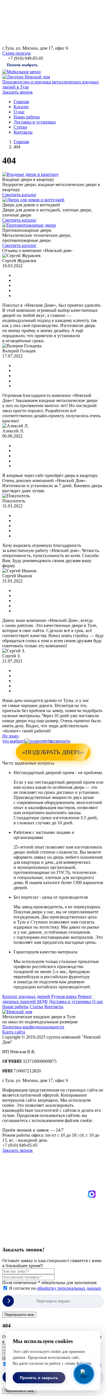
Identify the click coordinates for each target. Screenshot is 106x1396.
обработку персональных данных (69, 1288)
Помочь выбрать (22, 65)
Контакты (23, 132)
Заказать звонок (17, 92)
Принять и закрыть (39, 1377)
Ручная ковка (64, 996)
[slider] (53, 1301)
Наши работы (27, 116)
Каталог (21, 106)
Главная (21, 101)
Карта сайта (13, 1032)
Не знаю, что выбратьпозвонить (36, 738)
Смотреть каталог (19, 194)
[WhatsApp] (44, 1238)
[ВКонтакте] (45, 1193)
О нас (19, 111)
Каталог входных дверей (26, 996)
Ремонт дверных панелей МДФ (47, 999)
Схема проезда (16, 53)
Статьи (20, 127)
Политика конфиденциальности (33, 1026)
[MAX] (92, 1193)
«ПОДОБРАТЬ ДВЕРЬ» (53, 752)
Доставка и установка (35, 122)
